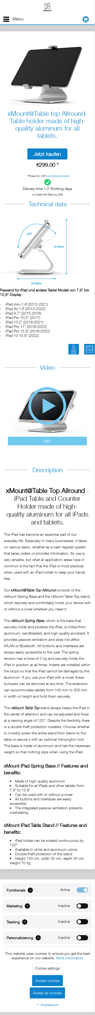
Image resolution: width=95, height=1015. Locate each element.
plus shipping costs (57, 175)
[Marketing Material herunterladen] (89, 349)
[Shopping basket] (87, 19)
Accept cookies (47, 980)
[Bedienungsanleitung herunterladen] (73, 349)
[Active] (82, 890)
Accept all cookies (47, 993)
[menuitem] (13, 19)
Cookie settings (47, 968)
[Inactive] (82, 906)
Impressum (49, 1004)
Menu (18, 19)
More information (69, 958)
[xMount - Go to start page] (47, 7)
